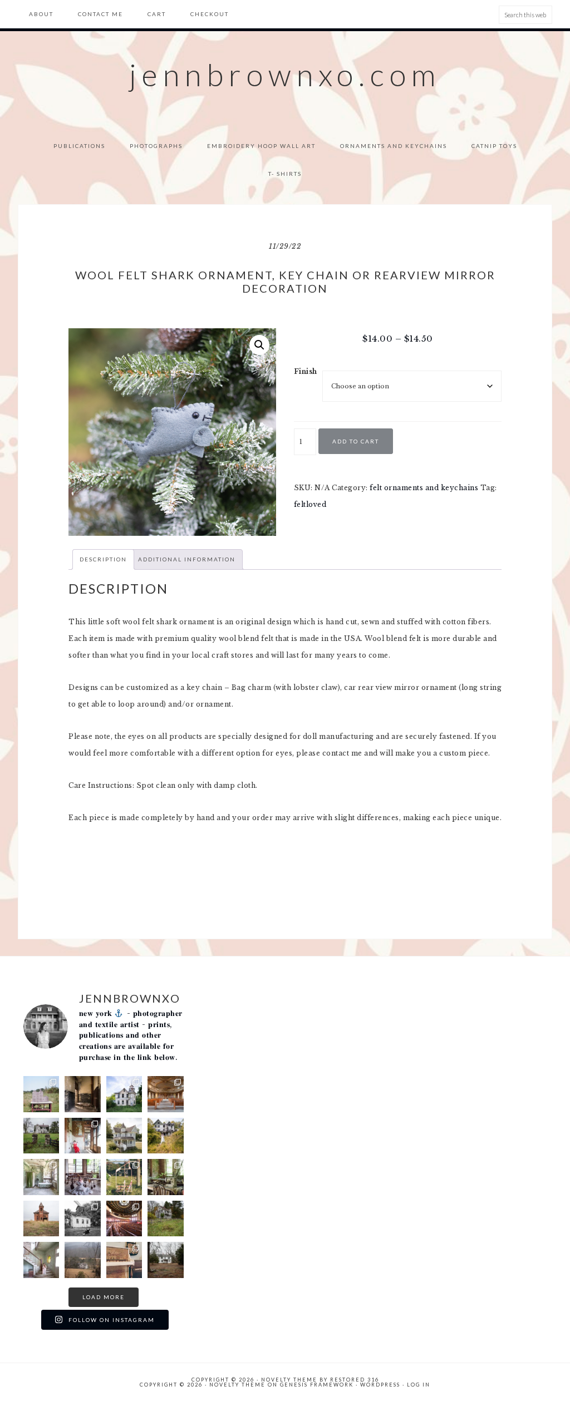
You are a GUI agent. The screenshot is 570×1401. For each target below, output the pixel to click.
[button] (259, 345)
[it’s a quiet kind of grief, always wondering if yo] (124, 1136)
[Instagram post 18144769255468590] (166, 1260)
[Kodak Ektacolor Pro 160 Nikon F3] (166, 1177)
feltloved (310, 504)
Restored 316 (354, 1380)
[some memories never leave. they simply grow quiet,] (41, 1136)
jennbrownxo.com (285, 74)
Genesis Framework (316, 1385)
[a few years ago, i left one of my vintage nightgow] (124, 1219)
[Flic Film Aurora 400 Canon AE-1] (124, 1177)
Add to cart (355, 441)
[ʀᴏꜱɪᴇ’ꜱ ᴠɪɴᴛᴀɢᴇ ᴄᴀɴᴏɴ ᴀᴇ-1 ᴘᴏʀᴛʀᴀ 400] (124, 1260)
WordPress (380, 1385)
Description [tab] (103, 559)
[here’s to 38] (83, 1219)
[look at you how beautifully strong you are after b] (83, 1260)
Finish (305, 371)
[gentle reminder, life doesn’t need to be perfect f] (166, 1136)
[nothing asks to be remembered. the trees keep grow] (124, 1094)
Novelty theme (289, 1380)
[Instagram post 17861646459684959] (166, 1219)
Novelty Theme (237, 1385)
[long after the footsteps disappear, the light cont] (166, 1094)
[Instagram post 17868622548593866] (83, 1094)
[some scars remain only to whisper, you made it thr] (41, 1260)
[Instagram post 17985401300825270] (41, 1219)
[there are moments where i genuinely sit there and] (83, 1177)
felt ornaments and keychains (424, 488)
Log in (418, 1385)
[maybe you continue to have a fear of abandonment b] (83, 1136)
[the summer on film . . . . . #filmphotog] (41, 1094)
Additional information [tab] (186, 559)
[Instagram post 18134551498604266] (41, 1177)
